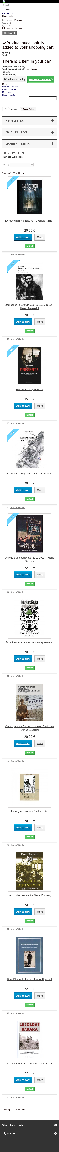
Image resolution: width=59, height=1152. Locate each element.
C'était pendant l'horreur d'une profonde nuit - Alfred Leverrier (29, 728)
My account (10, 1133)
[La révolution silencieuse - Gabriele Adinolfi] (29, 197)
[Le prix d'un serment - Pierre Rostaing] (29, 871)
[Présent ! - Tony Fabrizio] (29, 365)
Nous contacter (9, 95)
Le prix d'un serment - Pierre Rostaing (29, 895)
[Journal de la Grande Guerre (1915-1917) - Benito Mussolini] (29, 281)
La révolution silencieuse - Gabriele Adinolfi (29, 220)
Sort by (5, 164)
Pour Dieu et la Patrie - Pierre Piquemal (29, 979)
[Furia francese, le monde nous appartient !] (29, 618)
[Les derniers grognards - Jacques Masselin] (29, 449)
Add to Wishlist (17, 255)
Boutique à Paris (9, 89)
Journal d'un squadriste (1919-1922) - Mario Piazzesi (29, 559)
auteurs (14, 109)
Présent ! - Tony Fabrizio (29, 389)
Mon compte (7, 92)
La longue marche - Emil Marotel (29, 811)
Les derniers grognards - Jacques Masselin (29, 473)
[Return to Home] (5, 109)
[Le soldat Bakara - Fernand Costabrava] (29, 1039)
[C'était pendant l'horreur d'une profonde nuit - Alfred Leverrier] (29, 702)
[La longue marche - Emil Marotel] (29, 787)
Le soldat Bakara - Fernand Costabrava (29, 1063)
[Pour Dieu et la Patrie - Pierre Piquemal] (29, 955)
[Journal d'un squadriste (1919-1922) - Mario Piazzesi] (29, 534)
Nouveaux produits (10, 87)
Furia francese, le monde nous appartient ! (29, 642)
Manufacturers (17, 144)
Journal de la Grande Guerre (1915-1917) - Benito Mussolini (29, 306)
